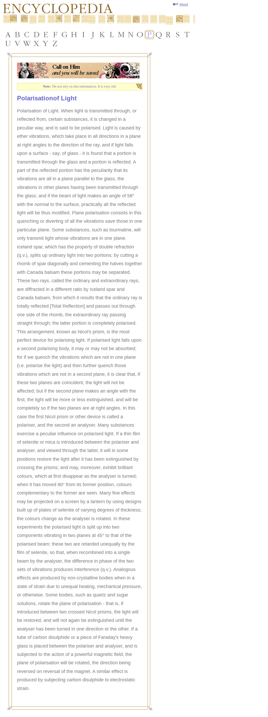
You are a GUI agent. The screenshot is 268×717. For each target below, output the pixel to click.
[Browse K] (102, 34)
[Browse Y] (46, 43)
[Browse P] (149, 34)
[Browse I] (83, 34)
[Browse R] (168, 34)
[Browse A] (8, 34)
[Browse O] (140, 34)
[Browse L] (111, 34)
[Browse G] (64, 34)
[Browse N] (130, 34)
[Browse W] (27, 43)
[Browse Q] (159, 34)
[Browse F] (55, 34)
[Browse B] (17, 34)
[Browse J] (93, 34)
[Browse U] (8, 43)
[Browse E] (46, 34)
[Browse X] (36, 43)
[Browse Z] (55, 43)
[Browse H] (74, 34)
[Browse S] (177, 34)
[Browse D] (36, 34)
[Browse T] (187, 34)
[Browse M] (121, 34)
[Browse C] (27, 34)
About (184, 4)
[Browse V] (17, 43)
